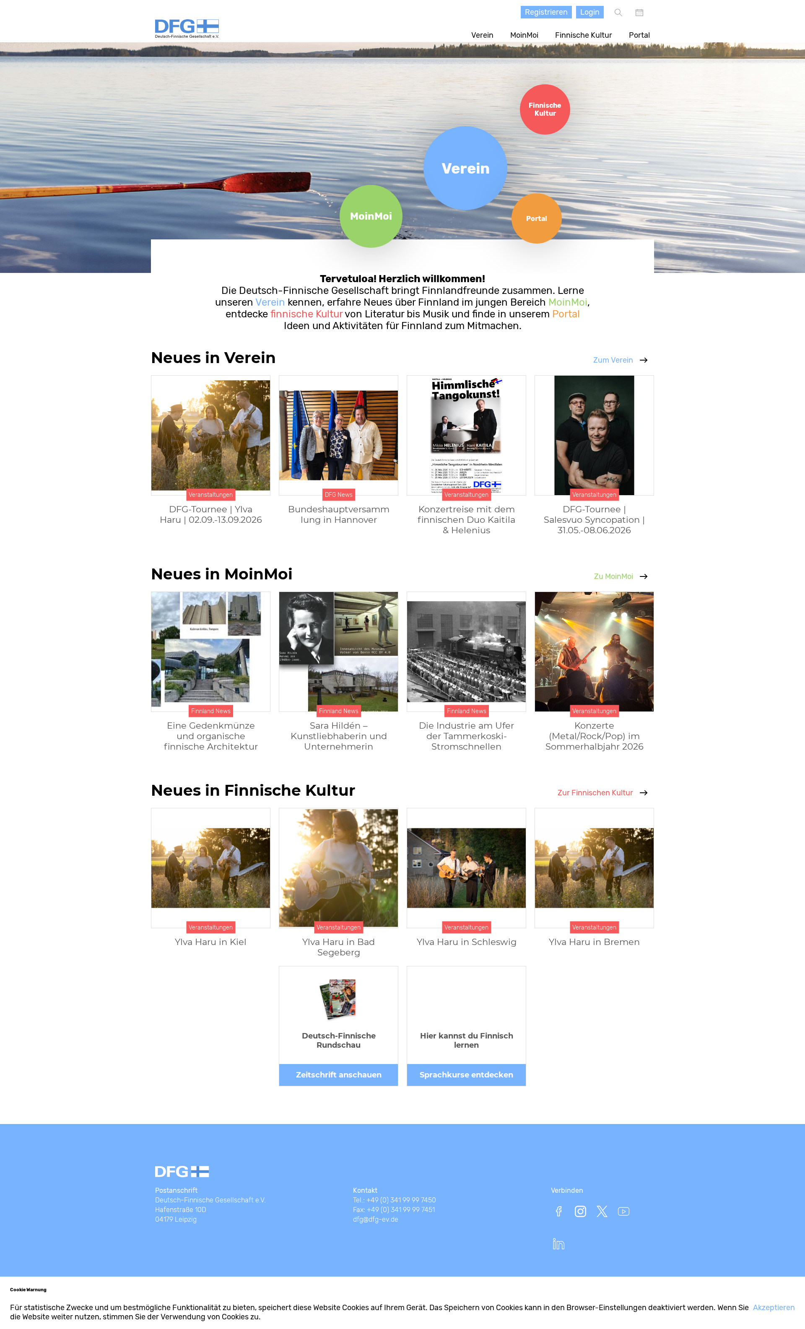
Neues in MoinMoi (222, 574)
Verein (482, 35)
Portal (639, 35)
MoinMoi (524, 35)
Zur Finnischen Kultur (595, 792)
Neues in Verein (213, 357)
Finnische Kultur (583, 35)
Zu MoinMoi (613, 576)
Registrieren (546, 12)
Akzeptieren (774, 1307)
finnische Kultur (305, 314)
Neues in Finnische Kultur (253, 790)
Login (590, 12)
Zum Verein (613, 360)
